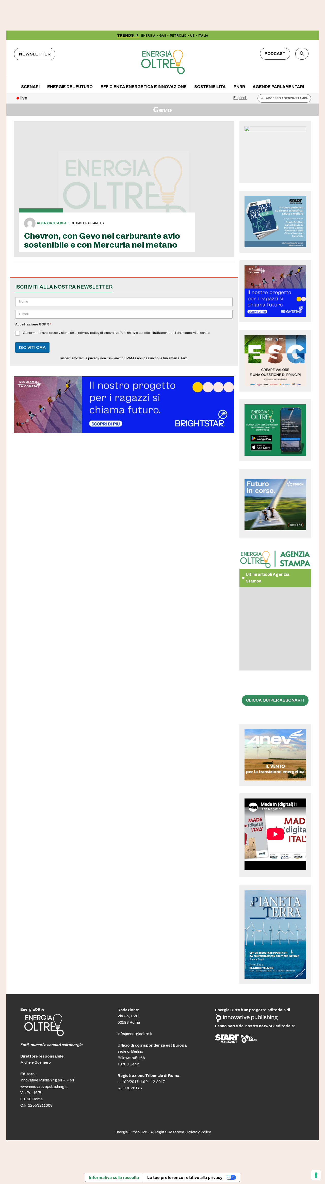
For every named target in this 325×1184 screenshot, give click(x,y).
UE (192, 35)
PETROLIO (178, 35)
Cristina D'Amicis (89, 223)
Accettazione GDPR (33, 324)
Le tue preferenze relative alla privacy (184, 1177)
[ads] (124, 432)
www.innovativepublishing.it (44, 1087)
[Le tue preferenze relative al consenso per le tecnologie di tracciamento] (316, 1175)
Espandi (240, 98)
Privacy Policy (199, 1132)
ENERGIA (148, 35)
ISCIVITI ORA (32, 347)
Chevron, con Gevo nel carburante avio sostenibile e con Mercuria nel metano (102, 240)
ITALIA (203, 35)
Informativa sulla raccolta (114, 1177)
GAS (162, 35)
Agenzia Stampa (52, 223)
